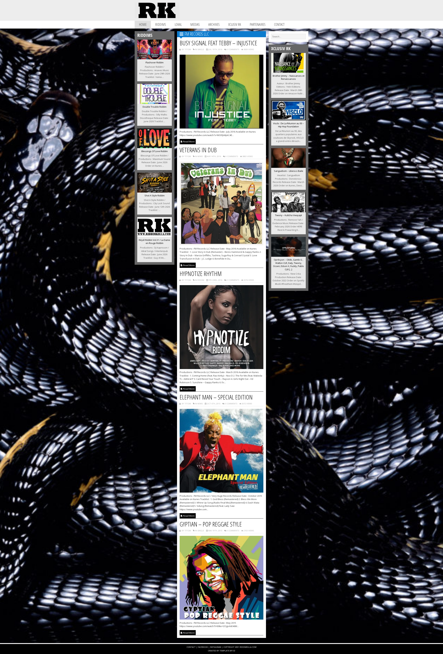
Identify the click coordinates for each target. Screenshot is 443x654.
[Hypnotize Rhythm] (222, 368)
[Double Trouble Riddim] (154, 103)
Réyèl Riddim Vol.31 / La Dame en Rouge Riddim (154, 241)
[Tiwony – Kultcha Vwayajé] (288, 211)
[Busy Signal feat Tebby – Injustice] (222, 127)
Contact (279, 24)
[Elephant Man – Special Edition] (222, 491)
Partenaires (257, 24)
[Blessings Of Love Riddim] (154, 147)
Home (143, 24)
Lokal (178, 24)
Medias (195, 24)
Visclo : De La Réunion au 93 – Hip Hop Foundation (288, 125)
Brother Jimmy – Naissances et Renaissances (288, 77)
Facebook (203, 647)
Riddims (160, 24)
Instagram (215, 647)
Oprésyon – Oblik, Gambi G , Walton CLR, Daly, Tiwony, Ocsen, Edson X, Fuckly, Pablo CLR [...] (288, 264)
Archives (214, 24)
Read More (189, 141)
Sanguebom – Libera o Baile (288, 170)
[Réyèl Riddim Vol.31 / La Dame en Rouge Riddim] (154, 236)
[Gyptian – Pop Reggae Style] (222, 618)
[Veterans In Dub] (222, 244)
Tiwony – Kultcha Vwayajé (288, 215)
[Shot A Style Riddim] (154, 191)
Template (224, 650)
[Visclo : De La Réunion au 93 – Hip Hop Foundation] (288, 119)
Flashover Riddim (155, 62)
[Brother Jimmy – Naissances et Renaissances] (288, 71)
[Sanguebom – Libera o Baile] (288, 167)
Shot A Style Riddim (154, 195)
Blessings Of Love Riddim (154, 151)
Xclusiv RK (234, 24)
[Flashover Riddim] (154, 58)
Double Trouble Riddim (154, 106)
